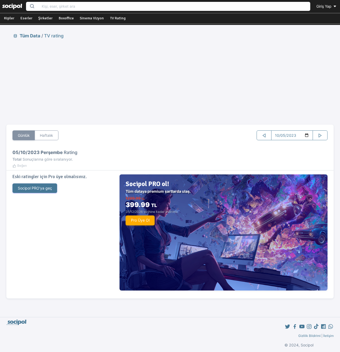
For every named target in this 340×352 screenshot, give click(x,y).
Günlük (24, 135)
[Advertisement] (170, 81)
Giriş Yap (324, 6)
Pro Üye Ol (140, 220)
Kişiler (9, 18)
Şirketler (45, 18)
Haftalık (46, 135)
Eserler (26, 18)
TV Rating (118, 18)
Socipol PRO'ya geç (35, 188)
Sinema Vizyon (92, 18)
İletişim (328, 336)
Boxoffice (66, 18)
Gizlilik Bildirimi (309, 336)
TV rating (53, 35)
